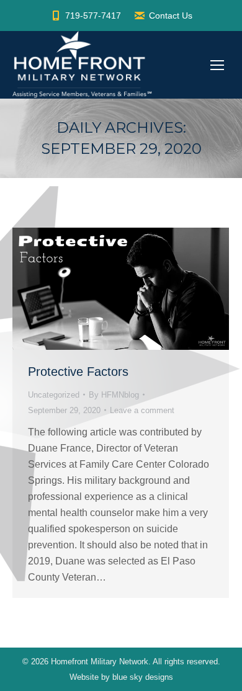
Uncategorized (53, 394)
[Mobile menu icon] (217, 65)
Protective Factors (78, 371)
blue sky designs (142, 677)
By (114, 394)
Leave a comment (142, 410)
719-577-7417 (93, 15)
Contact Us (170, 15)
